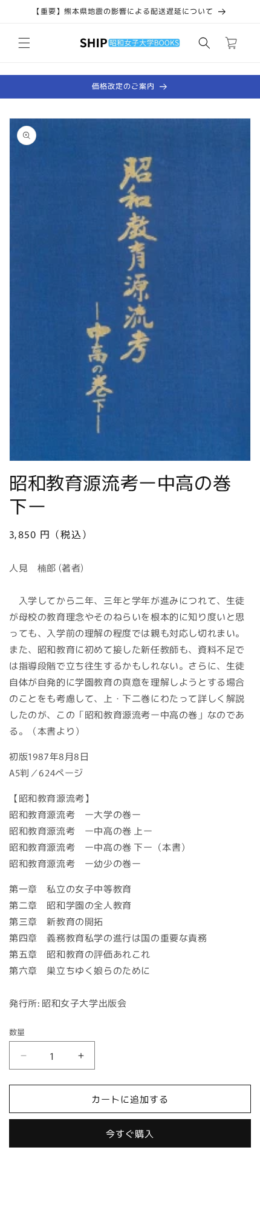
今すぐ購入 (130, 1133)
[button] (24, 43)
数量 (17, 1032)
